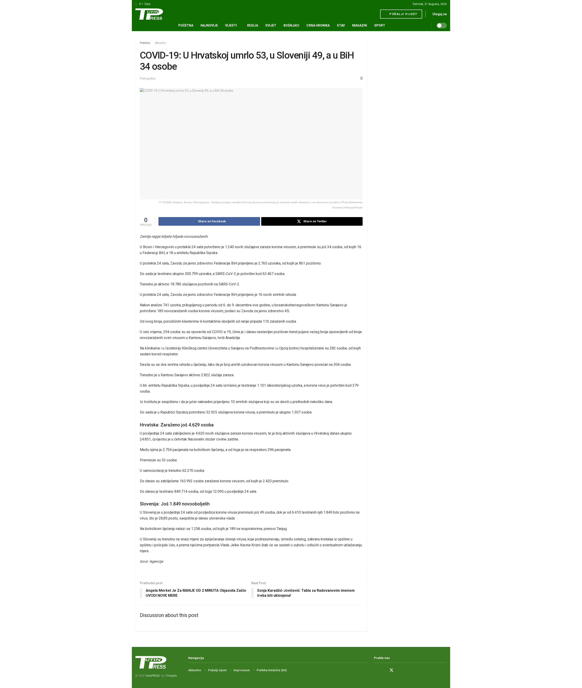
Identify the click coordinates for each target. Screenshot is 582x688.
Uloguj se (439, 14)
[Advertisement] (410, 106)
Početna (185, 25)
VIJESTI (231, 25)
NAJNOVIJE (209, 25)
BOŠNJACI (291, 25)
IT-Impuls (171, 675)
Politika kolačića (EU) (272, 670)
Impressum (241, 670)
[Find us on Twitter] (391, 670)
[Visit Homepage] (149, 14)
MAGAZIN (359, 25)
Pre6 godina (148, 78)
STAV (341, 25)
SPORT (379, 25)
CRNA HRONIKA (318, 25)
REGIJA (252, 25)
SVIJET (270, 25)
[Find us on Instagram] (383, 670)
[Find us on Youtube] (399, 670)
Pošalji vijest (403, 14)
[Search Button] (429, 25)
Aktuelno (160, 43)
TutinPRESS (152, 675)
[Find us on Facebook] (375, 670)
